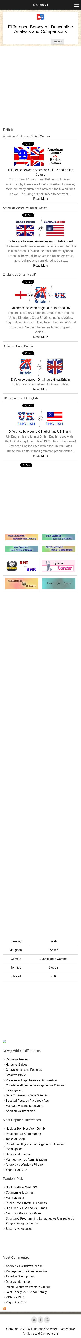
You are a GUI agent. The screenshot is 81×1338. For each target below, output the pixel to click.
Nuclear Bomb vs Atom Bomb (25, 1128)
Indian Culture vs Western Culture (28, 1287)
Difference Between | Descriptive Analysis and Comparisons (40, 29)
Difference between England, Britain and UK (40, 308)
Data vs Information (18, 1154)
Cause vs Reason (18, 1059)
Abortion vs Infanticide (20, 1111)
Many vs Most (15, 1197)
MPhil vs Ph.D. (15, 1297)
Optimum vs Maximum (20, 1192)
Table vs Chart (15, 1139)
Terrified (16, 967)
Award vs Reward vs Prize (23, 1213)
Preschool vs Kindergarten (23, 1133)
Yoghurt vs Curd (16, 1169)
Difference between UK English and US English (41, 431)
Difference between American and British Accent (40, 241)
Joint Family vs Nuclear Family (26, 1292)
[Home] (40, 19)
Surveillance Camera (53, 958)
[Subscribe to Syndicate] (4, 1308)
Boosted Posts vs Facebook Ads (27, 1100)
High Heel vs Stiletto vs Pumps (26, 1208)
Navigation (40, 4)
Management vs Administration (26, 1159)
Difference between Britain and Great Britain (40, 379)
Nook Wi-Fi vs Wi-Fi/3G (21, 1187)
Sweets (54, 967)
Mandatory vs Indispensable (24, 1105)
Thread (16, 976)
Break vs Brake (16, 1075)
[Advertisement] (40, 86)
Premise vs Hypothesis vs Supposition (31, 1080)
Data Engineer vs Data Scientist (27, 1095)
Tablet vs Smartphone (20, 1276)
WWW (53, 950)
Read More (40, 198)
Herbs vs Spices (17, 1064)
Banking (15, 941)
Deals (53, 941)
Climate (16, 958)
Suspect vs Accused (19, 1228)
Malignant (16, 950)
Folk (54, 976)
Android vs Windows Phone (24, 1164)
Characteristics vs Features (24, 1069)
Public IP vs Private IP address (26, 1203)
